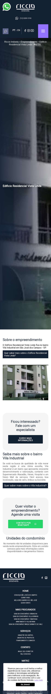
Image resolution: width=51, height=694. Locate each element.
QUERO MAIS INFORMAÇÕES (25, 439)
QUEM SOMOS (25, 603)
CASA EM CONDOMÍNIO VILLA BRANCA (25, 616)
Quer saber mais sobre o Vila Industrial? (25, 485)
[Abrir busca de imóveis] (7, 31)
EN (18, 30)
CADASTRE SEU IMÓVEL (25, 635)
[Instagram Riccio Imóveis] (46, 579)
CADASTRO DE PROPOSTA (25, 638)
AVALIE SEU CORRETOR (25, 651)
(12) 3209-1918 (25, 18)
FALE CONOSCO (25, 654)
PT (14, 30)
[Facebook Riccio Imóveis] (43, 579)
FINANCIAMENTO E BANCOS (25, 640)
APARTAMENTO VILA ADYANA (25, 622)
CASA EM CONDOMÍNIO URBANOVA (25, 614)
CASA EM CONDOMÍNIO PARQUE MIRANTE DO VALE (25, 624)
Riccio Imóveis (25, 8)
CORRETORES (25, 598)
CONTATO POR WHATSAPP (23, 524)
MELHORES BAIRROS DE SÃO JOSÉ (25, 600)
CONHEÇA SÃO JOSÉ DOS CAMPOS (25, 595)
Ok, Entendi (25, 684)
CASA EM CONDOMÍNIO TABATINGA (25, 619)
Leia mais (38, 680)
